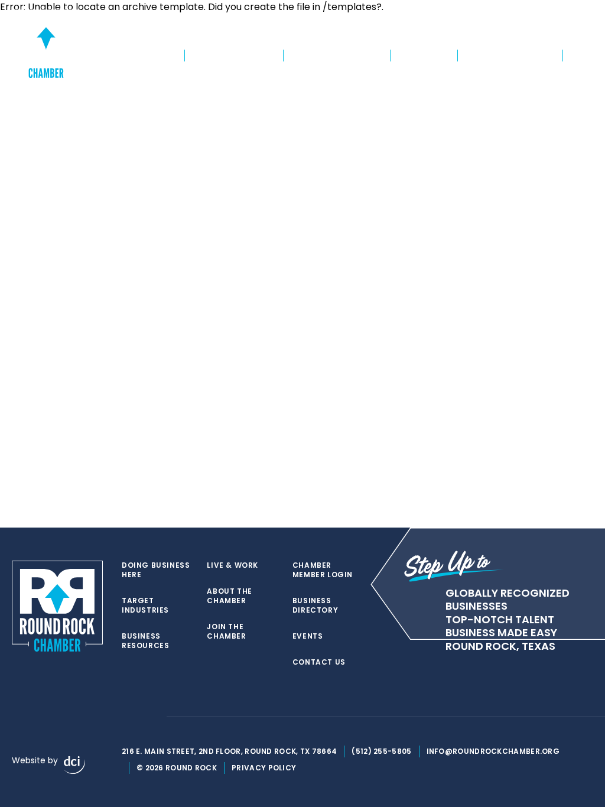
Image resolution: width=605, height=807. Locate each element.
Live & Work (423, 55)
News (581, 55)
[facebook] (128, 717)
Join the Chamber (342, 33)
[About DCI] (74, 765)
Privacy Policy (264, 768)
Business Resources (336, 55)
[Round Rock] (46, 43)
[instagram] (151, 717)
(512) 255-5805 (381, 751)
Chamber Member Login (432, 33)
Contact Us (319, 662)
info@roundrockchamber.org (493, 751)
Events (581, 33)
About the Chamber (510, 55)
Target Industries (234, 55)
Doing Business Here (130, 55)
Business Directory (523, 33)
